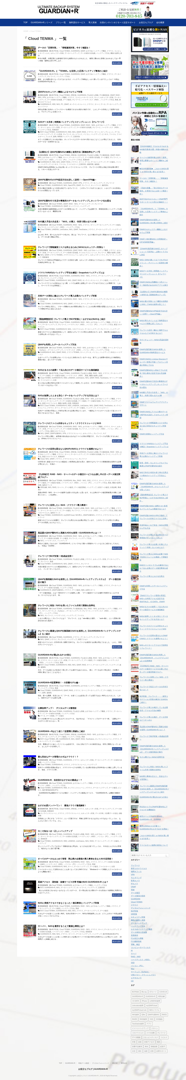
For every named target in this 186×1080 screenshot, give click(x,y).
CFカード (153, 992)
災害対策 (76, 136)
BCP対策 (55, 51)
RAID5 (134, 1019)
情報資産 (154, 1046)
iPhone (144, 1001)
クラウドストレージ (71, 255)
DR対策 (73, 95)
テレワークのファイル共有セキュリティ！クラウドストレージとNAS (69, 423)
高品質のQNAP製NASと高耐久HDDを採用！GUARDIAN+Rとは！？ (69, 533)
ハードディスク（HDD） (90, 100)
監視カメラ (135, 881)
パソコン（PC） (62, 160)
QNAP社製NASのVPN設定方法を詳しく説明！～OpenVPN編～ (67, 180)
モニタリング (136, 878)
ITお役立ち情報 (92, 95)
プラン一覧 (61, 22)
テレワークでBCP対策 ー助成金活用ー (55, 556)
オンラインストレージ (78, 104)
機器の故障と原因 (113, 253)
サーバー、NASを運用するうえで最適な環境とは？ (61, 926)
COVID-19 (163, 992)
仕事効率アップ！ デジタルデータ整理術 (57, 708)
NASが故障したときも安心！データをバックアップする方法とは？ (68, 395)
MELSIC (115, 1063)
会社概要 (160, 22)
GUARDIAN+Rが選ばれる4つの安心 (54, 655)
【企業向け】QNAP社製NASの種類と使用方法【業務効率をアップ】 (69, 152)
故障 (54, 136)
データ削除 (50, 716)
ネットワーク (43, 106)
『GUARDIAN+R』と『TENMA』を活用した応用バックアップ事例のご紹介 (73, 71)
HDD (53, 104)
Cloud (42, 459)
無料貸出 (105, 185)
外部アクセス (83, 639)
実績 (116, 100)
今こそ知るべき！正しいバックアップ (55, 831)
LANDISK (55, 229)
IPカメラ (134, 884)
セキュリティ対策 (57, 53)
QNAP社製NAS (55, 433)
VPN (44, 97)
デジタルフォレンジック (88, 253)
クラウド (110, 51)
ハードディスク (50, 541)
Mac (74, 348)
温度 (146, 1051)
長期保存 (55, 130)
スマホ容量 (150, 1033)
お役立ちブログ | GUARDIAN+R (93, 1069)
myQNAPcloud (69, 515)
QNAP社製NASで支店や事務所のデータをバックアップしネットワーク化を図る (74, 201)
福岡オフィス (47, 485)
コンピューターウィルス (84, 97)
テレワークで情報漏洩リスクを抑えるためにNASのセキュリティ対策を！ (71, 247)
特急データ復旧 (83, 1063)
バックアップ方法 (102, 53)
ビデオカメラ (136, 978)
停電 (133, 1042)
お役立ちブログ (146, 22)
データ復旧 (67, 100)
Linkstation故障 (137, 1005)
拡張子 (162, 1046)
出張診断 (113, 487)
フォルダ (49, 136)
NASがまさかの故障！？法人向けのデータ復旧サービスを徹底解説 (68, 370)
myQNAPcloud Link (139, 1010)
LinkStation (64, 229)
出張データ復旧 (103, 487)
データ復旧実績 (80, 487)
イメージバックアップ (140, 1028)
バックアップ (96, 134)
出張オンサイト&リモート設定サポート (118, 22)
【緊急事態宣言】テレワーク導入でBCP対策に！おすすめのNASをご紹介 (73, 319)
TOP (25, 22)
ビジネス (105, 134)
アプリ (149, 1024)
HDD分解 (43, 487)
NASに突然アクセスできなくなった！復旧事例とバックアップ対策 (68, 903)
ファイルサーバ (72, 164)
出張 (39, 232)
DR (57, 739)
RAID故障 (143, 1019)
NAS (58, 104)
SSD (88, 480)
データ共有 (58, 134)
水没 (133, 1051)
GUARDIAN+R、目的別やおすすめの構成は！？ (60, 780)
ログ (104, 433)
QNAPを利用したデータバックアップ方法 (57, 344)
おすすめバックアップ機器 (96, 51)
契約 (83, 590)
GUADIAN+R (150, 996)
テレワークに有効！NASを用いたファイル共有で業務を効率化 (66, 605)
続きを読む (117, 63)
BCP (41, 132)
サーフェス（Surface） (56, 611)
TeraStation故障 (138, 1024)
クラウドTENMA (56, 255)
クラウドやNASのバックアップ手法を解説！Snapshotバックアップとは (71, 273)
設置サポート (90, 590)
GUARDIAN (75, 51)
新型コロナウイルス (49, 403)
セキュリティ (84, 255)
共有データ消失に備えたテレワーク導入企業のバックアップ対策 (67, 296)
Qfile (143, 1015)
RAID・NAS (90, 125)
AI (132, 950)
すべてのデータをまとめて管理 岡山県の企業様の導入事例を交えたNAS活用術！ (75, 859)
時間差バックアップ (64, 136)
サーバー (60, 487)
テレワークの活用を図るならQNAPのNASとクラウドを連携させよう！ (70, 449)
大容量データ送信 (111, 813)
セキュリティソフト (97, 255)
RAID (84, 132)
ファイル (112, 134)
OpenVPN (71, 185)
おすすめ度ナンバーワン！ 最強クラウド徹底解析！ (62, 805)
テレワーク (51, 76)
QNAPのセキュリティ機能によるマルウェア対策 (60, 92)
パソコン (86, 134)
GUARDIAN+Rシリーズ (41, 22)
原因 (139, 1042)
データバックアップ (72, 53)
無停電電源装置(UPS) (50, 790)
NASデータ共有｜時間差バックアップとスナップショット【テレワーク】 (71, 122)
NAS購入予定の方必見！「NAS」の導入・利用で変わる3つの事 (67, 222)
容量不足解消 (137, 1046)
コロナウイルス (78, 329)
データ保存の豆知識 (87, 53)
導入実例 (92, 22)
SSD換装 (159, 1019)
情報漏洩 (45, 257)
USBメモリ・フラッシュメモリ (143, 975)
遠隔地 (96, 164)
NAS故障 (135, 1015)
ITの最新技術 (104, 95)
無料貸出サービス (77, 22)
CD (132, 981)
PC (62, 104)
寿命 (146, 1046)
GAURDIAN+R (137, 996)
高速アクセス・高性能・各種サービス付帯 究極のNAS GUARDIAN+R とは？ (73, 882)
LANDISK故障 (155, 1001)
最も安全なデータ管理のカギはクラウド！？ (58, 757)
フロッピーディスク (150, 1037)
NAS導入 (78, 515)
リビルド (164, 1037)
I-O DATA (135, 1001)
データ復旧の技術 (58, 375)
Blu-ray (144, 992)
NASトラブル (154, 1010)
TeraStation (83, 229)
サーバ (96, 97)
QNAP (83, 51)
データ (103, 104)
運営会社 (124, 1063)
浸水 (139, 1051)
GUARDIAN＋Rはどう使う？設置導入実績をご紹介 (61, 731)
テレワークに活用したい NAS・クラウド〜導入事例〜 (62, 505)
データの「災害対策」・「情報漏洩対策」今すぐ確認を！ (64, 48)
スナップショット (107, 132)
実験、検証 (135, 944)
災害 (152, 1051)
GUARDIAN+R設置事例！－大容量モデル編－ (59, 682)
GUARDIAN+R (45, 104)
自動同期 (90, 164)
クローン (154, 1028)
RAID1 (164, 1015)
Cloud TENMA (64, 51)
